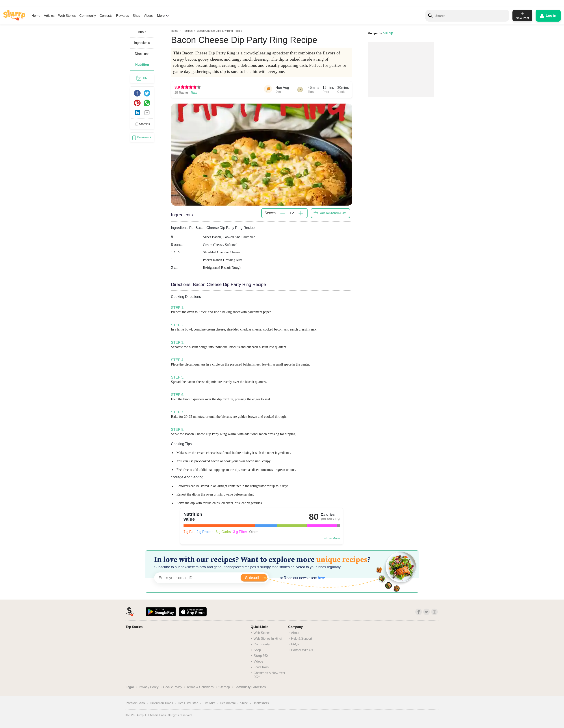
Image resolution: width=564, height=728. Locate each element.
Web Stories (67, 15)
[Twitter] (426, 612)
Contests (106, 15)
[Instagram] (434, 612)
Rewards (122, 15)
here (321, 578)
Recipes (188, 30)
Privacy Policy (149, 687)
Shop (136, 15)
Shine (244, 703)
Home (36, 15)
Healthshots (260, 703)
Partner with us (302, 650)
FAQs (295, 644)
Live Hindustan (188, 703)
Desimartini (228, 703)
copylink (144, 123)
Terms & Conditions (200, 687)
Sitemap (224, 687)
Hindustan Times (161, 703)
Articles (49, 15)
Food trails (261, 667)
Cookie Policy (172, 687)
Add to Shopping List (333, 213)
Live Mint (209, 703)
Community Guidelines (250, 687)
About (295, 633)
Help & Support (301, 638)
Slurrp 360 (261, 655)
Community (87, 15)
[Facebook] (418, 612)
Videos (149, 15)
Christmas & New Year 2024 (269, 675)
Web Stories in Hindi (268, 638)
